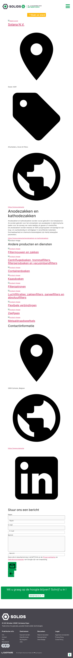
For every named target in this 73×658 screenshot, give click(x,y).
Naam (10, 514)
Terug (13, 575)
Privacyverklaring (49, 557)
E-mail (10, 525)
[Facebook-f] (3, 646)
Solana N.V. (16, 24)
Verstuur (15, 569)
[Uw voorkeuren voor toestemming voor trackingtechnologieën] (69, 654)
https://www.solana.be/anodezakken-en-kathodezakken (28, 238)
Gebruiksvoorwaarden (16, 559)
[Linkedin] (5, 646)
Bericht (10, 535)
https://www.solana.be (16, 207)
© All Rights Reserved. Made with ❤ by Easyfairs (29, 652)
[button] (36, 15)
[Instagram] (8, 646)
